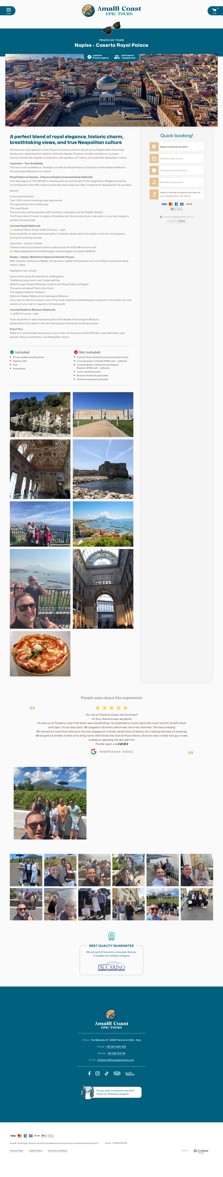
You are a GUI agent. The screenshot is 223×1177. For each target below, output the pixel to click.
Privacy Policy (16, 1150)
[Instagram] (97, 1073)
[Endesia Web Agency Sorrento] (201, 1150)
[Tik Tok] (107, 1073)
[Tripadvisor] (117, 1073)
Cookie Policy (35, 1150)
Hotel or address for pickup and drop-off (180, 192)
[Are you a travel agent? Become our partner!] (111, 1092)
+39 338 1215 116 (116, 1053)
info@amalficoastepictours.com (115, 1060)
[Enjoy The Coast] (130, 1073)
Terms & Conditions (57, 1150)
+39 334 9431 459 (116, 1046)
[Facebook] (89, 1073)
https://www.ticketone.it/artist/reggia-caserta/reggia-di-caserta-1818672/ (54, 251)
